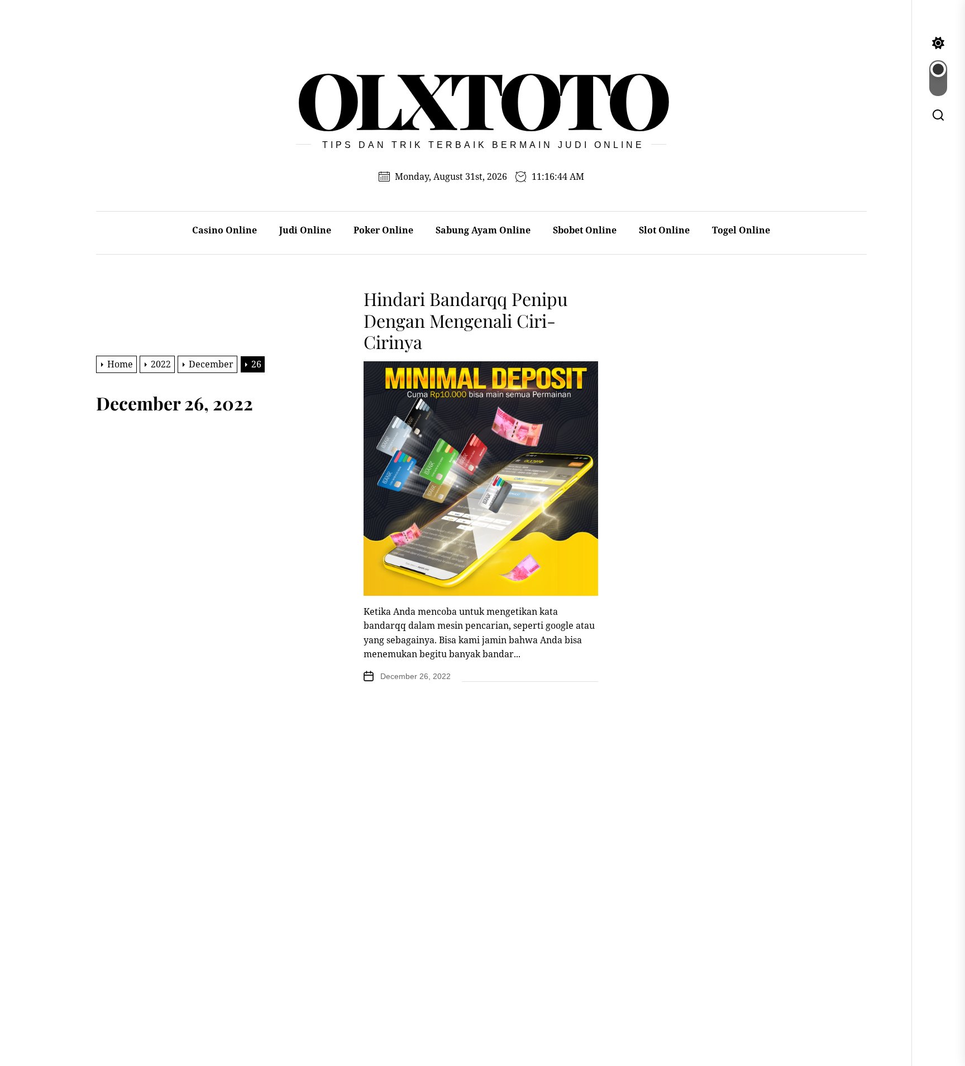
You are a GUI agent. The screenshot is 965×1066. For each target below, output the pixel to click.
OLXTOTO (481, 98)
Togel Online (741, 230)
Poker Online (383, 230)
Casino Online (224, 230)
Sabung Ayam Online (483, 230)
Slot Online (664, 230)
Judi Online (305, 230)
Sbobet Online (585, 230)
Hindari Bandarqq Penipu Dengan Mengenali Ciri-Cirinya (466, 319)
